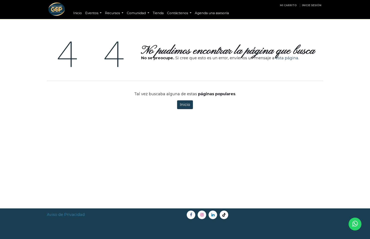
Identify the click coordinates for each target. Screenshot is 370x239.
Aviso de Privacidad (66, 214)
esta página (287, 58)
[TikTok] (224, 215)
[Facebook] (191, 215)
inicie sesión (311, 5)
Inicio (185, 104)
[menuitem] (78, 13)
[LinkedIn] (213, 215)
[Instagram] (202, 215)
